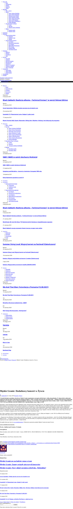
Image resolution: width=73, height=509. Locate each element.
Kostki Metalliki (12, 22)
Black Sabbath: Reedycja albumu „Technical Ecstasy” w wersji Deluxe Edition (35, 100)
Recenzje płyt (9, 62)
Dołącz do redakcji (15, 502)
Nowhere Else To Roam (11, 23)
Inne (7, 56)
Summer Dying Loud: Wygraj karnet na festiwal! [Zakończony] (29, 244)
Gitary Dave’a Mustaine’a (14, 21)
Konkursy (5, 50)
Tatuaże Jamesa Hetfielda (14, 27)
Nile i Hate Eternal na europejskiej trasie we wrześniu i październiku (21, 444)
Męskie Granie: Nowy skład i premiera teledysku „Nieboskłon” (23, 468)
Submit (15, 504)
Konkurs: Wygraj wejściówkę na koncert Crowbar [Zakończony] (21, 258)
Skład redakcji (6, 502)
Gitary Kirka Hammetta (14, 14)
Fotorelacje (8, 63)
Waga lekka (8, 70)
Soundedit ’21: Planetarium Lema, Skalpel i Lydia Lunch (18, 114)
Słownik (10, 26)
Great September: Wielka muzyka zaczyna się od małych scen (20, 108)
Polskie (7, 5)
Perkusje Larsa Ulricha (14, 16)
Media (7, 28)
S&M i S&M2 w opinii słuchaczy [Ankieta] (20, 157)
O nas (1, 502)
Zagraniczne (8, 4)
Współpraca (5, 74)
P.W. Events (11, 47)
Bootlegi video (12, 31)
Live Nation (11, 44)
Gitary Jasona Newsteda (14, 18)
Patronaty (5, 34)
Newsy (20, 395)
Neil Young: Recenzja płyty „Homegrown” (15, 310)
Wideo (7, 8)
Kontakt (4, 75)
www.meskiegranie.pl (18, 422)
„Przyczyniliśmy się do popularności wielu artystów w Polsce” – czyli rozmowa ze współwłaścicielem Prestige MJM (33, 443)
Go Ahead (11, 41)
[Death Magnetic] (4, 81)
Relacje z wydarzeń (10, 65)
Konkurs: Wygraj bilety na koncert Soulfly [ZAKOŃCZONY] (19, 264)
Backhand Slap (7, 350)
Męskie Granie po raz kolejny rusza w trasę (16, 461)
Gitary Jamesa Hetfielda (14, 13)
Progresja (11, 36)
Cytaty (10, 25)
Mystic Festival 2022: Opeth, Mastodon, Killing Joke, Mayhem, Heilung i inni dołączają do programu (31, 120)
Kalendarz (5, 32)
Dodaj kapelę (9, 72)
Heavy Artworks (9, 67)
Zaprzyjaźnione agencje (11, 40)
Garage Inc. (5, 69)
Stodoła (10, 39)
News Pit (5, 1)
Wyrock (4, 57)
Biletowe (8, 52)
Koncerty (8, 7)
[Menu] (0, 83)
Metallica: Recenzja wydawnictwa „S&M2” (15, 303)
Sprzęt (7, 12)
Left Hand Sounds (13, 49)
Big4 (7, 3)
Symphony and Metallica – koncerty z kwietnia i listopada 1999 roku (22, 171)
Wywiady (8, 58)
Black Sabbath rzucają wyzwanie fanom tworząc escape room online (22, 228)
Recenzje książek (9, 61)
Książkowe (8, 54)
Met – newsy (9, 10)
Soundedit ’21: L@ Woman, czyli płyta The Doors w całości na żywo (16, 499)
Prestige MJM (12, 48)
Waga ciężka (8, 71)
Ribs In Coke (6, 342)
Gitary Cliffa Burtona (13, 19)
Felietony (8, 59)
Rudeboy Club (12, 38)
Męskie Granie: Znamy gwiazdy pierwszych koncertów (20, 464)
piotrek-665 (4, 395)
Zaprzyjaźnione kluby (11, 35)
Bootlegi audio (12, 30)
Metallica (5, 9)
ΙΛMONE (5, 334)
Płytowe (7, 53)
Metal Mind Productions (14, 45)
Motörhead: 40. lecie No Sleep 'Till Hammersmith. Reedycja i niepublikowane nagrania (27, 222)
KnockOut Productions (14, 43)
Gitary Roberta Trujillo (14, 17)
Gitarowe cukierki (10, 66)
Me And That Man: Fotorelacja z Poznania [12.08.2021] (25, 287)
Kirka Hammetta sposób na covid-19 (13, 177)
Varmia (6, 325)
